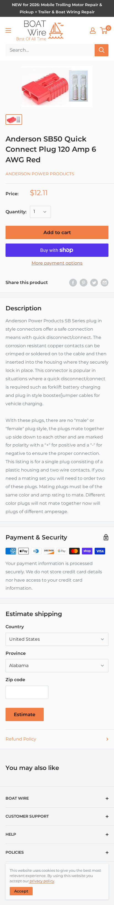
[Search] (101, 50)
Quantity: (16, 211)
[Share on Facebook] (73, 282)
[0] (103, 30)
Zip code (15, 679)
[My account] (92, 30)
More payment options (57, 263)
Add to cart (57, 232)
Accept (21, 891)
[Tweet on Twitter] (94, 282)
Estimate (24, 714)
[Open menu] (8, 30)
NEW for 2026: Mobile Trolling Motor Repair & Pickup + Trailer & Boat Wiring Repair (57, 8)
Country (15, 626)
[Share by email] (104, 282)
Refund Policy (21, 739)
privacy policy (41, 881)
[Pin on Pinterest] (83, 282)
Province (16, 653)
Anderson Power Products (40, 173)
